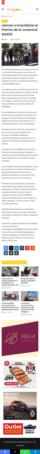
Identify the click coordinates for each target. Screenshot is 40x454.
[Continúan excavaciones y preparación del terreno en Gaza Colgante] (29, 296)
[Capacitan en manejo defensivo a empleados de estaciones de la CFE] (10, 272)
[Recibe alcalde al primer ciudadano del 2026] (29, 272)
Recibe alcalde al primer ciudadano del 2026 (28, 281)
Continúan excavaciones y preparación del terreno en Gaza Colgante (27, 307)
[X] (11, 248)
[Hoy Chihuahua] (14, 9)
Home (5, 16)
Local (10, 16)
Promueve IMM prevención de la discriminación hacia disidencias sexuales (10, 306)
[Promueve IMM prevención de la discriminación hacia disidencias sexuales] (10, 296)
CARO (5, 39)
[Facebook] (6, 248)
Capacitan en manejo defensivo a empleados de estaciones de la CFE (10, 282)
